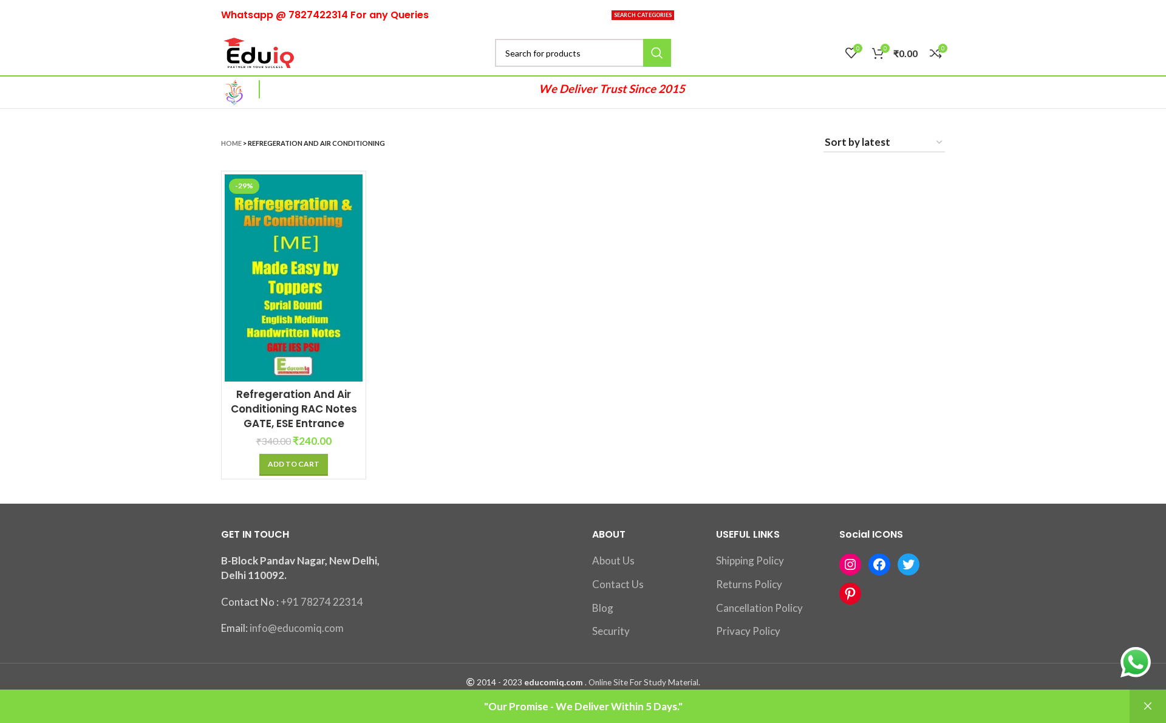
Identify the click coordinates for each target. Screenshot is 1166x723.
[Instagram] (850, 564)
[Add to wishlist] (353, 248)
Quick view (353, 221)
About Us (613, 560)
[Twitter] (908, 564)
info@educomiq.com (297, 628)
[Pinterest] (850, 594)
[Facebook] (879, 564)
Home (231, 143)
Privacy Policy (748, 631)
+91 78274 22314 (322, 601)
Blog (602, 607)
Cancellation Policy (759, 607)
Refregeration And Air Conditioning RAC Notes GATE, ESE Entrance (294, 409)
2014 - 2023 (499, 682)
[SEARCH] (657, 53)
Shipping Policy (750, 560)
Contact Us (618, 584)
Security (611, 631)
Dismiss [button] (1148, 706)
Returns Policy (749, 584)
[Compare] (353, 194)
